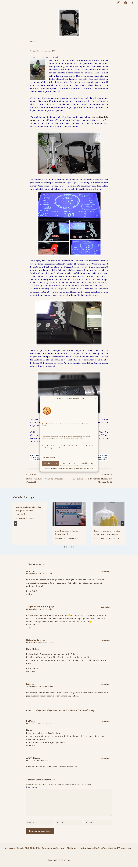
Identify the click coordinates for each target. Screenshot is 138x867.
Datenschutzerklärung (65, 468)
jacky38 (22, 518)
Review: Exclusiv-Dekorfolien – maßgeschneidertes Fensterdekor (29, 510)
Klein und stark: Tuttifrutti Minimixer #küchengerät (92, 478)
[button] (95, 398)
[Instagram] (119, 3)
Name (30, 822)
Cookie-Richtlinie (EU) (28, 848)
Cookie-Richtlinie (51, 468)
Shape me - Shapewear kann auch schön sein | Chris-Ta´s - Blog (65, 710)
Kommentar (32, 787)
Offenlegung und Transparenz (116, 848)
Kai (28, 684)
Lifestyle (34, 41)
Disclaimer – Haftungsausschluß (83, 848)
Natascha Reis (33, 640)
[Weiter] (122, 523)
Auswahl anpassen (87, 463)
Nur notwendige (69, 463)
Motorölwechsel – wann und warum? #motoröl (44, 478)
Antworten (105, 571)
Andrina (30, 571)
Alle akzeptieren (50, 463)
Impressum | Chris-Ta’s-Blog (83, 468)
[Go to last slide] (15, 523)
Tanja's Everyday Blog (38, 606)
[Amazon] (132, 3)
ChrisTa (36, 51)
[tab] (64, 547)
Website (90, 822)
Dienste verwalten (49, 457)
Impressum (9, 848)
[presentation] (69, 514)
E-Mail (60, 822)
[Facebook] (126, 3)
